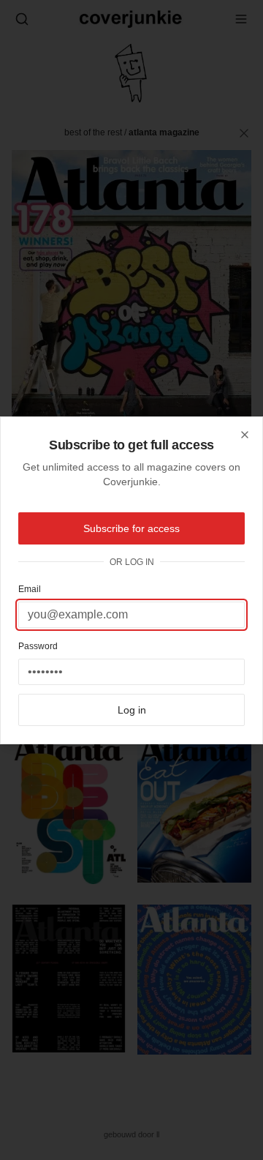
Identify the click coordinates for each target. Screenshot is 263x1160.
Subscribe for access (131, 528)
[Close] (245, 435)
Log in (132, 710)
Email (29, 589)
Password (38, 646)
